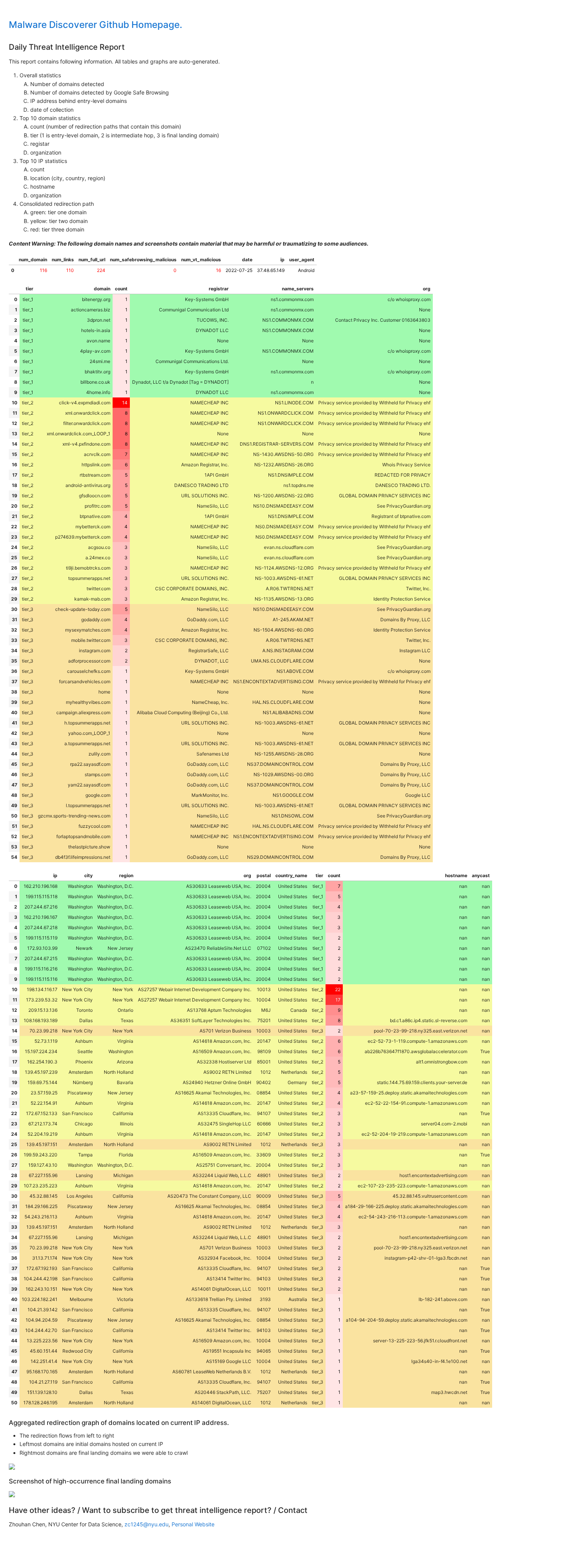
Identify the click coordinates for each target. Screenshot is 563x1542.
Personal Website (193, 1524)
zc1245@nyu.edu (146, 1524)
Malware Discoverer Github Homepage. (95, 24)
